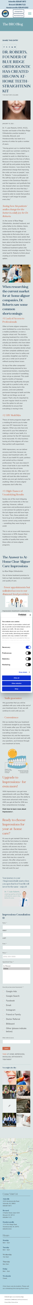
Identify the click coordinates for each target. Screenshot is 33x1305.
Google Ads (11, 991)
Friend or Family (13, 1014)
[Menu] (28, 13)
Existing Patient (19, 11)
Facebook (10, 1000)
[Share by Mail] (15, 47)
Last (4, 938)
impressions (19, 1054)
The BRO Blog (12, 24)
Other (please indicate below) (16, 1030)
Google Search (13, 996)
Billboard (10, 1023)
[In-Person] (16, 966)
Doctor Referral (13, 1019)
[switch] (28, 652)
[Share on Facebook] (4, 47)
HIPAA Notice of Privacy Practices (19, 1299)
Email (8, 1005)
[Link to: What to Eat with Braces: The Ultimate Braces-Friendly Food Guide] (23, 1078)
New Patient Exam (18, 15)
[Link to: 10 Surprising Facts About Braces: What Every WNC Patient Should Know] (9, 1078)
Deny (16, 689)
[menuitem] (28, 13)
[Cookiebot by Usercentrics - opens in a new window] (19, 615)
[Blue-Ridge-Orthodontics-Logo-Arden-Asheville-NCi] (5, 13)
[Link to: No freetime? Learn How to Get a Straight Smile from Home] (9, 1106)
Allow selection (16, 683)
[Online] (16, 968)
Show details (23, 672)
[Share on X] (6, 47)
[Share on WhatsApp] (9, 47)
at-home (10, 1054)
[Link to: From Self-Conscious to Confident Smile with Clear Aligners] (23, 1106)
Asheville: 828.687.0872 (17, 2)
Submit (6, 1048)
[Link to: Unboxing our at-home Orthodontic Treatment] (23, 1092)
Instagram (10, 1010)
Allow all (16, 678)
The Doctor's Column (10, 95)
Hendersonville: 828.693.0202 (17, 8)
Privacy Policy (8, 1302)
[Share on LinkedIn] (12, 47)
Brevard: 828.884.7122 (17, 5)
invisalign (6, 1057)
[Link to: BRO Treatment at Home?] (9, 1092)
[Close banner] (30, 615)
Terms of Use (15, 1302)
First (5, 930)
